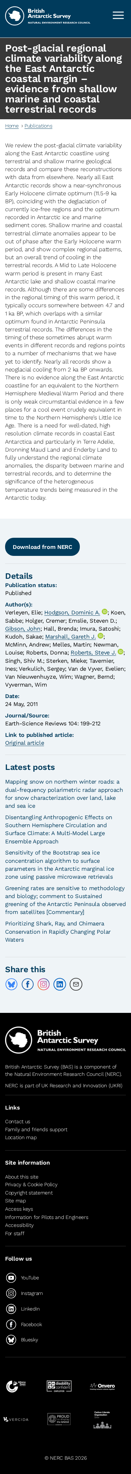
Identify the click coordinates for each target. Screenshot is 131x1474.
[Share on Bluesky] (11, 984)
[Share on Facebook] (27, 984)
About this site (21, 1177)
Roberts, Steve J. (93, 652)
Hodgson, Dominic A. (72, 612)
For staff (14, 1233)
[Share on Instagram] (43, 984)
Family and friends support (36, 1129)
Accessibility (19, 1225)
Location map (21, 1137)
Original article (24, 742)
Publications (38, 126)
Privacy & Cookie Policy (31, 1184)
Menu (118, 15)
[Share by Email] (76, 984)
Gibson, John (22, 628)
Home (12, 126)
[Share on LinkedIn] (59, 984)
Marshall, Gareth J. (70, 636)
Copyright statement (29, 1193)
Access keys (19, 1209)
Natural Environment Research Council (59, 1074)
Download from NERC (42, 546)
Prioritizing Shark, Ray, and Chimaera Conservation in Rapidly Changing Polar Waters (58, 931)
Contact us (17, 1121)
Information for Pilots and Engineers (46, 1217)
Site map (15, 1201)
